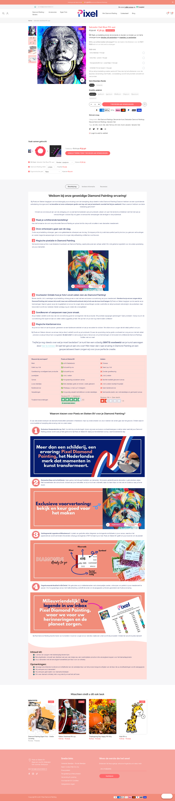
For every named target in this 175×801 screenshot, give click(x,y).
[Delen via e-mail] (101, 129)
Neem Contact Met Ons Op (70, 767)
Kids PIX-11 (123, 736)
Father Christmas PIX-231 (67, 736)
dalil (107, 125)
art (93, 125)
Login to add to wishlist (99, 133)
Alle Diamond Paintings (105, 119)
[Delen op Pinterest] (98, 129)
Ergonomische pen (36, 171)
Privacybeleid (65, 770)
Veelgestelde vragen (68, 784)
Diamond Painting (38, 12)
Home (30, 20)
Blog (133, 13)
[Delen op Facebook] (90, 129)
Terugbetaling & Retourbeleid (71, 774)
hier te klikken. (48, 346)
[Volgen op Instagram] (33, 774)
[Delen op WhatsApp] (105, 129)
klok (118, 125)
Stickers (34, 14)
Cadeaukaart (125, 13)
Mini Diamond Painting (109, 13)
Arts (96, 125)
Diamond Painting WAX (38, 167)
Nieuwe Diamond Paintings (97, 122)
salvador (128, 125)
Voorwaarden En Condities (70, 780)
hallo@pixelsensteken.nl (46, 7)
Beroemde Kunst (119, 119)
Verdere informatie (88, 186)
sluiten (2, 2)
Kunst (123, 125)
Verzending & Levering (68, 777)
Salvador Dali (111, 122)
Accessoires (53, 12)
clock (100, 125)
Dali (104, 125)
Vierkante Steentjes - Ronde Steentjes (73, 763)
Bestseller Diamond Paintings (134, 119)
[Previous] (41, 55)
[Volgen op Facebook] (29, 774)
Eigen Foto (63, 12)
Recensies (103, 186)
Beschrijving (72, 186)
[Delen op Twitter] (94, 129)
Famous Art (113, 125)
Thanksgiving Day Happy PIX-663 (100, 736)
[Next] (82, 55)
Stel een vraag (94, 115)
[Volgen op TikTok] (37, 774)
